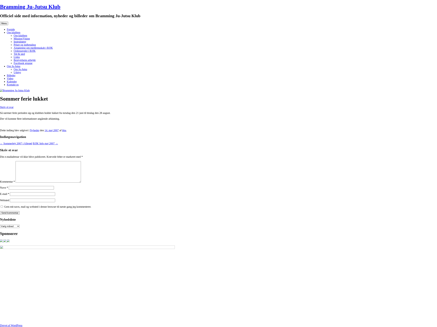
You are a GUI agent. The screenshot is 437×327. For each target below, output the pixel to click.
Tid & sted (19, 54)
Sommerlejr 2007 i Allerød (16, 143)
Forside (11, 29)
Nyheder (34, 130)
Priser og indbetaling (25, 44)
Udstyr (17, 72)
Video (10, 78)
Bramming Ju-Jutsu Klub (30, 7)
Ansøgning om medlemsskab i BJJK (33, 47)
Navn (4, 187)
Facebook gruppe (23, 63)
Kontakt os (13, 84)
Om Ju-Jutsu (13, 66)
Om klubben (13, 32)
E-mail (4, 193)
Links (17, 57)
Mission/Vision (22, 38)
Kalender (12, 81)
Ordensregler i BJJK (25, 50)
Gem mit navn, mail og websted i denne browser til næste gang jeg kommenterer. (47, 206)
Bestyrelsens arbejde (25, 60)
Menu (4, 23)
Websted (4, 200)
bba (64, 130)
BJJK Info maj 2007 (45, 143)
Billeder (11, 75)
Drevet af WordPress (11, 325)
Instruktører (20, 41)
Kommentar (7, 181)
